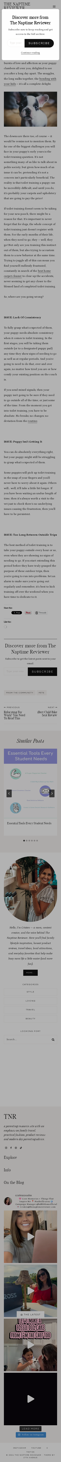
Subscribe (39, 43)
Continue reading (30, 53)
